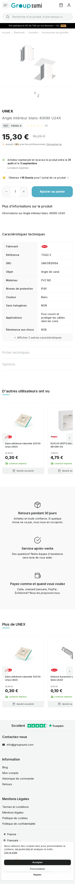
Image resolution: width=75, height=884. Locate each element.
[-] (6, 191)
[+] (24, 191)
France (11, 834)
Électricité (19, 32)
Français (12, 840)
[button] (37, 125)
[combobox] (37, 16)
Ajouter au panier (52, 191)
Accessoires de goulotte (55, 32)
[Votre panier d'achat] (61, 5)
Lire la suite (10, 852)
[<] (5, 438)
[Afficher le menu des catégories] (5, 5)
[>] (69, 438)
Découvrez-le (54, 144)
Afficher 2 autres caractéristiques (39, 337)
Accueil (6, 32)
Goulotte (33, 32)
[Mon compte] (69, 5)
